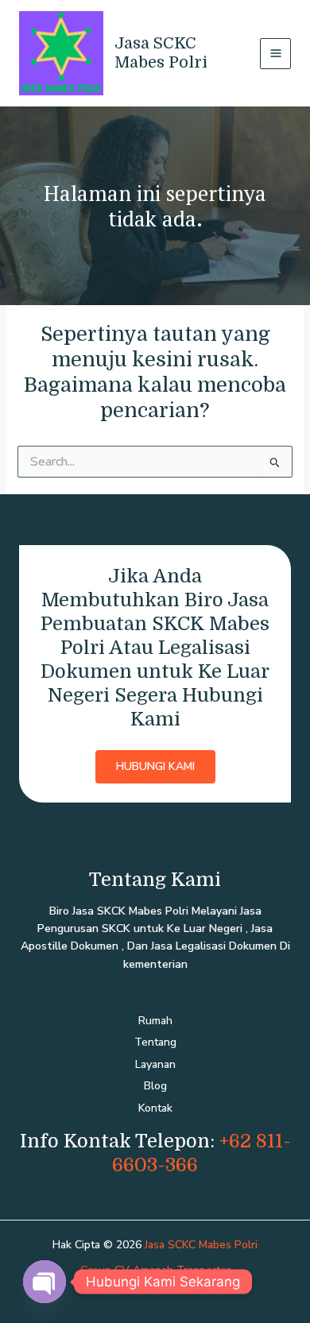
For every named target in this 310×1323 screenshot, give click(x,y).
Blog (155, 1085)
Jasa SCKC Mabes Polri (160, 53)
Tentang (155, 1042)
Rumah (155, 1020)
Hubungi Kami (155, 766)
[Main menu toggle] (275, 53)
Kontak (155, 1108)
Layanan (155, 1064)
